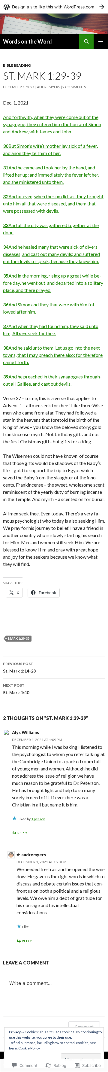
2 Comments (74, 87)
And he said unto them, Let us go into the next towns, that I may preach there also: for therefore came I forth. (53, 355)
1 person (38, 819)
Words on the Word (27, 41)
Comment (84, 1026)
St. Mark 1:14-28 (19, 667)
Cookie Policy (29, 1048)
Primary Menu (101, 41)
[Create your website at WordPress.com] (54, 7)
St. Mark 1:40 (16, 689)
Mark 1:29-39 (18, 638)
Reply (22, 833)
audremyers (48, 87)
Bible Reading (17, 65)
